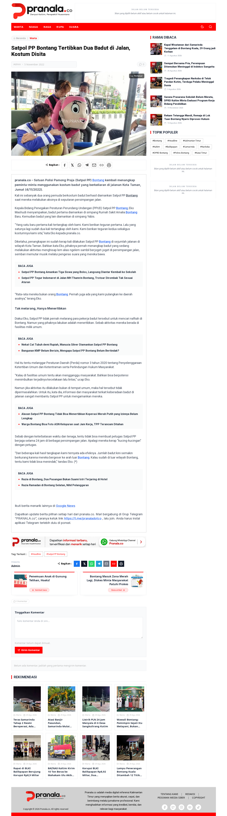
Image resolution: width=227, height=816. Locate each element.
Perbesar (138, 75)
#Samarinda (189, 146)
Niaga (33, 26)
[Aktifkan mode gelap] (202, 27)
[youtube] (190, 807)
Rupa (60, 26)
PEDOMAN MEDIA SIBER (171, 797)
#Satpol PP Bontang (56, 554)
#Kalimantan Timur (192, 140)
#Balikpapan (171, 146)
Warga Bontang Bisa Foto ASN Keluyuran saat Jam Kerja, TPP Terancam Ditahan (72, 424)
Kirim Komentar (30, 650)
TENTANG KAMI (169, 794)
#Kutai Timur (201, 152)
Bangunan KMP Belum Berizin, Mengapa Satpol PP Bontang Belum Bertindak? (70, 350)
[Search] (210, 27)
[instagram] (181, 807)
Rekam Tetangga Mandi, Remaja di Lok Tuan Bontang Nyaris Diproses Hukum (187, 117)
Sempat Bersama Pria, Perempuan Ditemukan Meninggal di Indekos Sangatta (189, 65)
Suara (73, 26)
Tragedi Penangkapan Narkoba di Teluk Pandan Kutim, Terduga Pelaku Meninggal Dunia (189, 82)
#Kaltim (156, 146)
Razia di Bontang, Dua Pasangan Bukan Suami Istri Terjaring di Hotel (64, 479)
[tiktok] (198, 807)
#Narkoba (205, 146)
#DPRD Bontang (160, 152)
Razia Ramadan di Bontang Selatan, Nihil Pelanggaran (55, 485)
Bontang (98, 180)
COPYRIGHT (198, 797)
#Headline (36, 554)
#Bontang (157, 140)
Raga (47, 26)
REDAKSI (190, 794)
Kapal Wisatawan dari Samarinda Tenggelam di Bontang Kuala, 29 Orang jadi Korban (189, 48)
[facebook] (165, 807)
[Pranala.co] (46, 796)
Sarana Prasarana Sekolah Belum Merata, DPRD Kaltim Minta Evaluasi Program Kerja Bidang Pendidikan (189, 100)
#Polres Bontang (181, 152)
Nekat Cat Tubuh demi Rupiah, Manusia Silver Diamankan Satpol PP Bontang (69, 344)
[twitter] (173, 807)
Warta (19, 26)
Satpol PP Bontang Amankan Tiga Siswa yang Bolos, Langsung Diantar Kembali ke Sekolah (79, 272)
